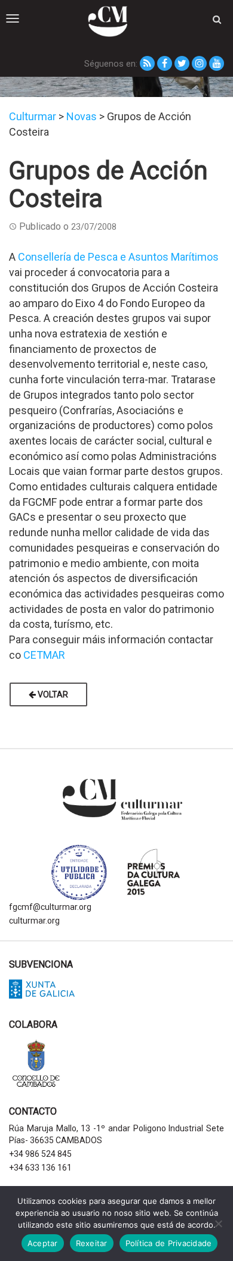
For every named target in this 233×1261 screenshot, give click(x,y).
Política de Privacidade (168, 1243)
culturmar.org (34, 920)
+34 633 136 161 (40, 1167)
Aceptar (42, 1243)
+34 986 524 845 (40, 1154)
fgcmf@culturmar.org (50, 907)
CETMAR (44, 655)
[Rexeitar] (218, 1223)
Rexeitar (92, 1243)
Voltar (52, 694)
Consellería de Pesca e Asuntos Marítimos (118, 257)
